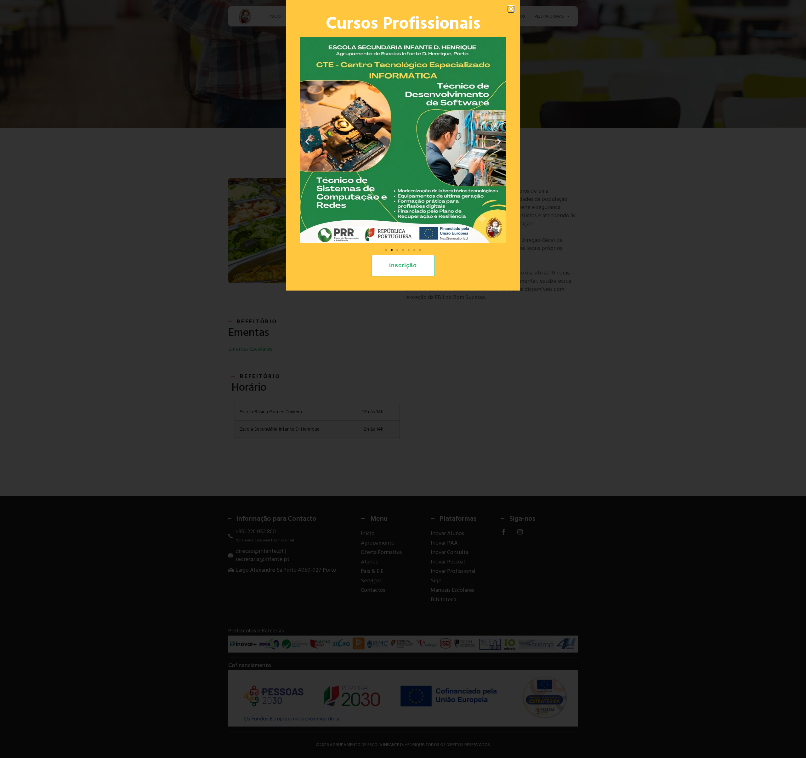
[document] (403, 379)
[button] (511, 9)
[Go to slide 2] (392, 250)
